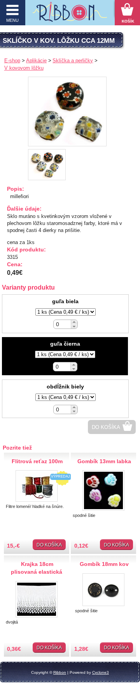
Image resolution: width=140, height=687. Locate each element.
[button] (74, 322)
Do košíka (106, 427)
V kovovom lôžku (24, 68)
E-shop (12, 60)
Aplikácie (36, 60)
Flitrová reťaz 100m (37, 461)
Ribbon (59, 672)
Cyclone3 (100, 672)
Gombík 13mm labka (104, 461)
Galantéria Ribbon (70, 14)
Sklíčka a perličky (72, 60)
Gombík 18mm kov (104, 564)
